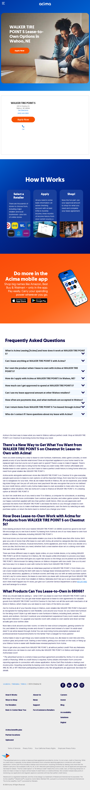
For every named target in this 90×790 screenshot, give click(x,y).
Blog (62, 705)
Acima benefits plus (14, 730)
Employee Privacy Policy (66, 748)
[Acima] (45, 5)
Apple (20, 301)
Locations (6, 684)
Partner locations (13, 735)
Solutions (64, 717)
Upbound (10, 740)
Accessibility (65, 712)
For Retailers (11, 705)
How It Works (11, 695)
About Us (37, 695)
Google (40, 301)
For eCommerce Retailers (43, 710)
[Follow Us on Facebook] (62, 687)
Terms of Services (14, 748)
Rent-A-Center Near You (16, 710)
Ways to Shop (11, 700)
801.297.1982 (82, 581)
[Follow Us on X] (74, 687)
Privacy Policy (27, 748)
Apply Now (19, 50)
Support (36, 705)
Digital (63, 722)
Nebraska (15, 684)
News (35, 700)
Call (23, 129)
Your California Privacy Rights (45, 748)
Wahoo (23, 684)
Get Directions (23, 110)
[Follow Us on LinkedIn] (68, 687)
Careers (63, 695)
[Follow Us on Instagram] (81, 687)
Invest (63, 700)
